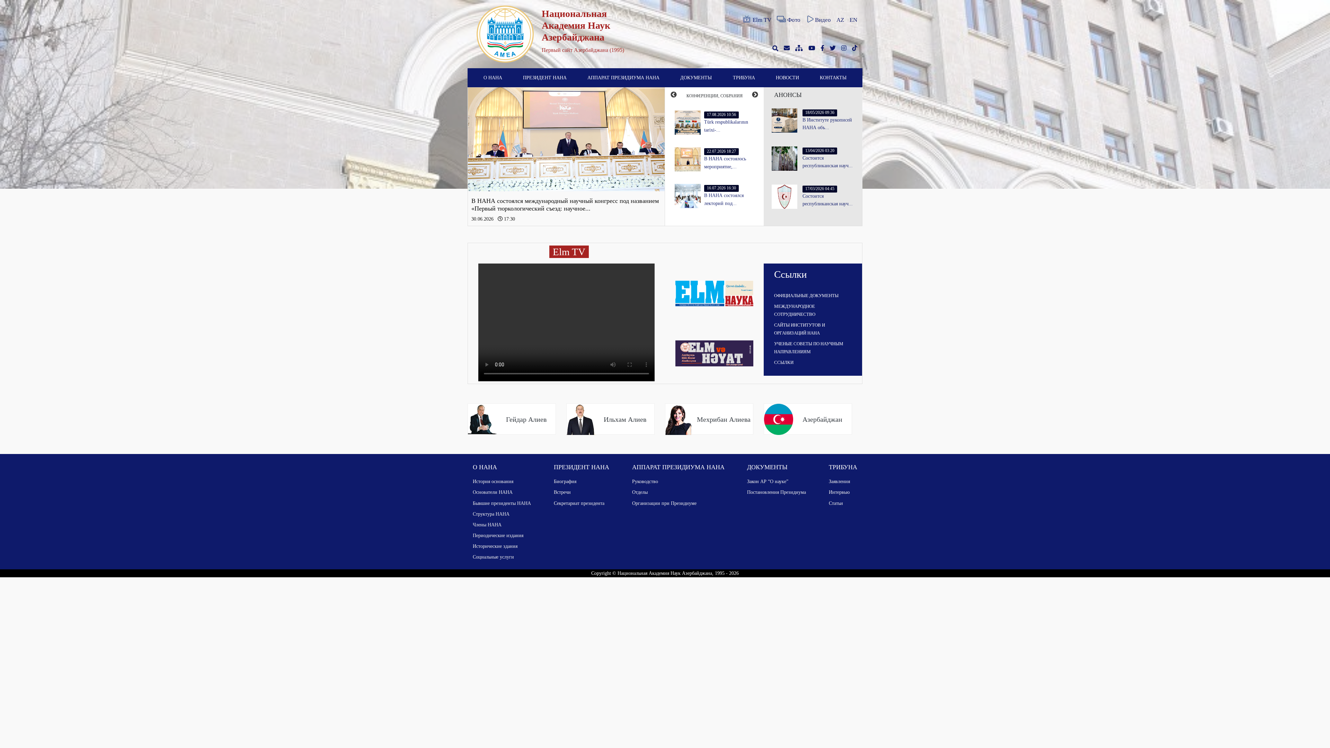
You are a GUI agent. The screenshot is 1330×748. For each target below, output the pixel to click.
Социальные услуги (493, 557)
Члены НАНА (487, 524)
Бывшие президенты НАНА (502, 503)
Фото (793, 20)
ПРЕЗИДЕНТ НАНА (545, 77)
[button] (482, 156)
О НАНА (493, 77)
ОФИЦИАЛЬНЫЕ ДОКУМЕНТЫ (806, 295)
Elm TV (762, 20)
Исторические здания (495, 546)
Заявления (839, 481)
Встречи (562, 492)
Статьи (836, 503)
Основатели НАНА (493, 492)
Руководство (645, 481)
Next (755, 94)
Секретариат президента (579, 503)
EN (853, 20)
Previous (673, 94)
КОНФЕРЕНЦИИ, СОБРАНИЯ (714, 95)
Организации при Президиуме (664, 503)
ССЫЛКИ (783, 362)
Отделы (640, 492)
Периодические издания (498, 535)
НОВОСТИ (787, 77)
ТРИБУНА (744, 77)
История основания (493, 481)
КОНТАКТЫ (833, 77)
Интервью (839, 492)
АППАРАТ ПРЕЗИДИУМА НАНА (623, 77)
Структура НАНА (491, 514)
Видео (823, 20)
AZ (840, 20)
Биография (565, 481)
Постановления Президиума (776, 492)
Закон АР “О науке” (767, 481)
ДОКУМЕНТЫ (696, 77)
